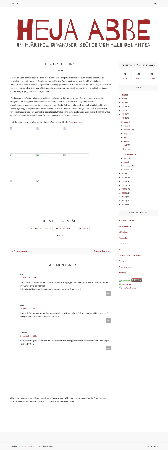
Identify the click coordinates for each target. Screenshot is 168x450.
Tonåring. (123, 273)
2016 (124, 110)
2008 (124, 193)
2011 (124, 181)
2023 (124, 98)
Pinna (85, 229)
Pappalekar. (123, 238)
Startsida (15, 4)
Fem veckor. (123, 244)
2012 (124, 177)
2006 (124, 201)
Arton (121, 261)
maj (125, 145)
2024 (124, 95)
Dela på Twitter (67, 229)
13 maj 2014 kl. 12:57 (28, 277)
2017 (124, 106)
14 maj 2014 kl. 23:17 (28, 308)
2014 (124, 118)
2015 (124, 114)
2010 (124, 185)
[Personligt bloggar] (126, 281)
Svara (108, 293)
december (128, 122)
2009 (124, 189)
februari (127, 166)
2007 (124, 197)
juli (125, 137)
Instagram (77, 122)
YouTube (152, 78)
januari (127, 170)
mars (126, 162)
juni (125, 141)
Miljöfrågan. (123, 232)
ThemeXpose (32, 446)
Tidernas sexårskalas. (127, 220)
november (128, 126)
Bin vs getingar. (125, 226)
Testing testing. (130, 154)
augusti (127, 133)
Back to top (150, 447)
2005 (124, 204)
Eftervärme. (128, 149)
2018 (124, 102)
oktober (127, 129)
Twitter (125, 78)
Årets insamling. (125, 267)
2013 (124, 173)
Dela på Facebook (42, 229)
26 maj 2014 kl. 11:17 (28, 336)
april (126, 158)
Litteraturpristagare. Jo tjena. (131, 255)
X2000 (121, 249)
